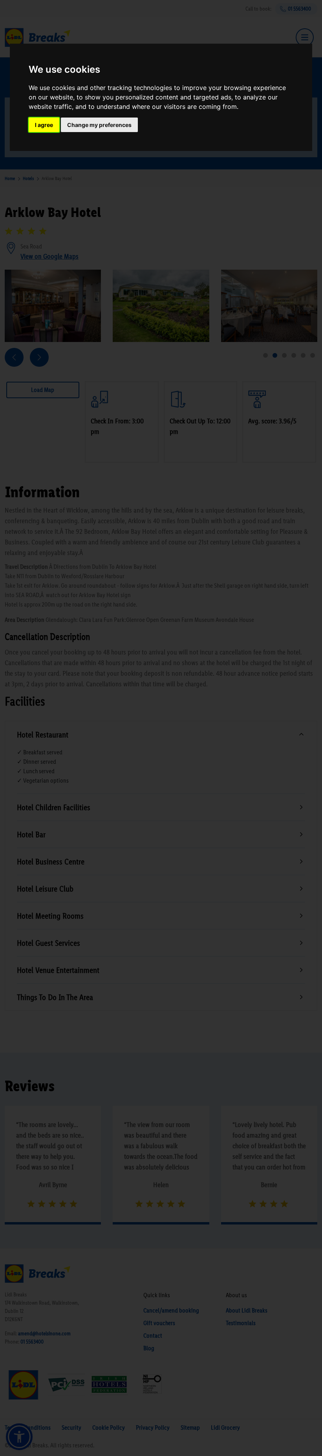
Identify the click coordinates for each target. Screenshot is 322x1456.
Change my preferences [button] (99, 124)
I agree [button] (44, 124)
